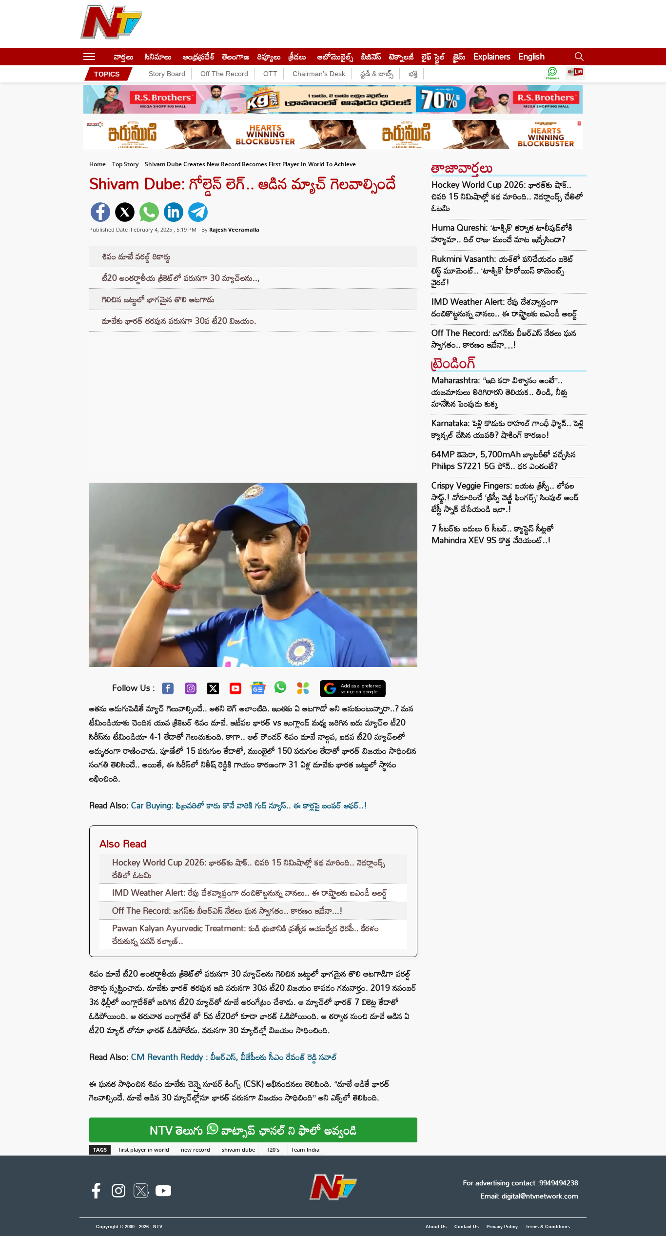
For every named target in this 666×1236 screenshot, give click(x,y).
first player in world (143, 1149)
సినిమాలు (158, 56)
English (531, 56)
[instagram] (118, 1192)
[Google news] (258, 690)
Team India (305, 1149)
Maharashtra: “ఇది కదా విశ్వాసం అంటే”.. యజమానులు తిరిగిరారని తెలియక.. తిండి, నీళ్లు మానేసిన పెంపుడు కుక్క (499, 392)
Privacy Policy (502, 1226)
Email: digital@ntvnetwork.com (529, 1195)
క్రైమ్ (459, 56)
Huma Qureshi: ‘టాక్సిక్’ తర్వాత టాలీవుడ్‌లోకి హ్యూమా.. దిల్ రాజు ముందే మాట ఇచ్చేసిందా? (501, 233)
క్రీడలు (297, 56)
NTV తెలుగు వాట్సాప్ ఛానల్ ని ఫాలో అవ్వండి (253, 1129)
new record (195, 1149)
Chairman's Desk (319, 74)
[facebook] (100, 212)
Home (97, 164)
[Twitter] (213, 691)
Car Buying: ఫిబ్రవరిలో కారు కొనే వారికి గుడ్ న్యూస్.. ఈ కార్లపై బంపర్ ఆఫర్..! (249, 805)
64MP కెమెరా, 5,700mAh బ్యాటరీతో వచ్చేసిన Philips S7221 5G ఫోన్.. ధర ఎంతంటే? (503, 460)
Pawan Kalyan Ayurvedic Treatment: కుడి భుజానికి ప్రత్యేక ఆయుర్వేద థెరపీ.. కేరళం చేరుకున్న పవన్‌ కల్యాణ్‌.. (245, 934)
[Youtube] (235, 691)
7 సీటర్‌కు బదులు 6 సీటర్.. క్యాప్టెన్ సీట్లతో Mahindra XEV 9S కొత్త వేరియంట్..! (492, 534)
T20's (273, 1149)
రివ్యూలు (269, 56)
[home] (104, 56)
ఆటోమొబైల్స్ (335, 56)
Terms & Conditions (548, 1226)
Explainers (491, 56)
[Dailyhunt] (303, 690)
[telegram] (198, 212)
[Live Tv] (575, 74)
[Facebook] (168, 691)
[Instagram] (190, 691)
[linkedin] (173, 212)
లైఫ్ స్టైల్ (433, 56)
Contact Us (466, 1226)
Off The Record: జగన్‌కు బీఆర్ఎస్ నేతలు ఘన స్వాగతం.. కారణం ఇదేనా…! (503, 339)
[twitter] (125, 212)
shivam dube (238, 1149)
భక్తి (413, 74)
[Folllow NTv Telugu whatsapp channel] (552, 74)
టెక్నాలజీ (401, 56)
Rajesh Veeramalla (234, 229)
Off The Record (224, 74)
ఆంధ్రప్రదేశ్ (199, 56)
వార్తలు (124, 56)
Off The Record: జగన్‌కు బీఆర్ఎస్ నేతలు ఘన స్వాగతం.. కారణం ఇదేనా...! (227, 910)
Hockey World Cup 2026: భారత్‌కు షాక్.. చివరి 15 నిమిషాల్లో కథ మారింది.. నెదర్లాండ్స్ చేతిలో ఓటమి (248, 868)
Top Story (125, 164)
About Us (436, 1226)
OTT (270, 74)
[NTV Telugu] (111, 24)
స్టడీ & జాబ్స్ (376, 74)
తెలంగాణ (236, 56)
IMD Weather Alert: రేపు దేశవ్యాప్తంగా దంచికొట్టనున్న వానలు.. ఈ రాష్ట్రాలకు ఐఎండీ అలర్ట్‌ (249, 892)
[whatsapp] (149, 212)
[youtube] (163, 1192)
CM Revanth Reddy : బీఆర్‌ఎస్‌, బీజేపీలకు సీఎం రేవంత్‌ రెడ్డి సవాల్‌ (234, 1057)
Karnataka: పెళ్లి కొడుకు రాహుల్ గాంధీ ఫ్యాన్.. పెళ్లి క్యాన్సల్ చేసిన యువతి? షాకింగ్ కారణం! (507, 429)
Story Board (167, 74)
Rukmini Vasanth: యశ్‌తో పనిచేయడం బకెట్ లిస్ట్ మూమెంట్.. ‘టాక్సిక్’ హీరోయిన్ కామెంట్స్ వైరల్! (502, 270)
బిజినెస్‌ (371, 56)
